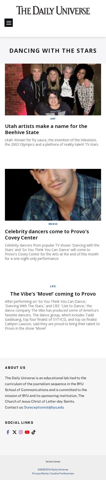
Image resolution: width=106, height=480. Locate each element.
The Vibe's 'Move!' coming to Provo (53, 293)
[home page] (53, 12)
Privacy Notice (40, 473)
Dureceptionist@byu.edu (44, 407)
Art (53, 118)
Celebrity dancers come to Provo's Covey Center (47, 234)
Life (53, 286)
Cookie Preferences (62, 473)
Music (53, 223)
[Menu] (8, 22)
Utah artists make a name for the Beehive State (46, 129)
